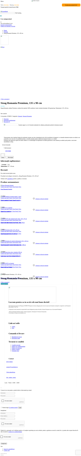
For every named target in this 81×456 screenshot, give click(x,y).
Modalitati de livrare (17, 337)
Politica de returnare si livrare (8, 26)
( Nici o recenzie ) (5, 99)
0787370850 (6, 5)
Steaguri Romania (27, 116)
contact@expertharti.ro (12, 367)
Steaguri (20, 116)
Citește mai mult (5, 187)
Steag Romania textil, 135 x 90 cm (9, 233)
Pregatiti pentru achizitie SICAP (71, 5)
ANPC (13, 326)
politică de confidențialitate (15, 431)
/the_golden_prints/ (11, 377)
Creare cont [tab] (7, 450)
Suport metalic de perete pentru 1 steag (10, 200)
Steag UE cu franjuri (6, 211)
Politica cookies (16, 349)
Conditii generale (16, 345)
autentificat (10, 178)
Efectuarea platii (16, 338)
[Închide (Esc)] (6, 453)
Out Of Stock (4, 283)
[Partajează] (4, 453)
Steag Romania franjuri (6, 189)
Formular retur (15, 350)
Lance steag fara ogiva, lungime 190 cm (10, 256)
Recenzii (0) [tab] (7, 121)
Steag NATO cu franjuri (6, 267)
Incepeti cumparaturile (6, 25)
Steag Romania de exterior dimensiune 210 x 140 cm (13, 245)
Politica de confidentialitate (18, 346)
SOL (13, 328)
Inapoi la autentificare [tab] (9, 449)
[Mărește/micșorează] (1, 453)
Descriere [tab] (6, 119)
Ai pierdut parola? (13, 407)
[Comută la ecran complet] (2, 453)
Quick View (12, 187)
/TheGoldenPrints (10, 372)
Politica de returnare (17, 348)
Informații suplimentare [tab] (9, 120)
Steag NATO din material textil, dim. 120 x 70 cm (13, 222)
